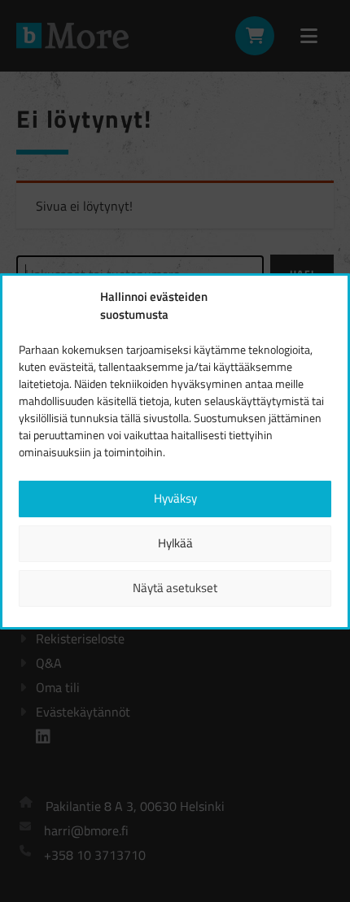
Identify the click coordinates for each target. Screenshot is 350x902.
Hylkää (175, 543)
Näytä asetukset (175, 587)
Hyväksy (175, 498)
